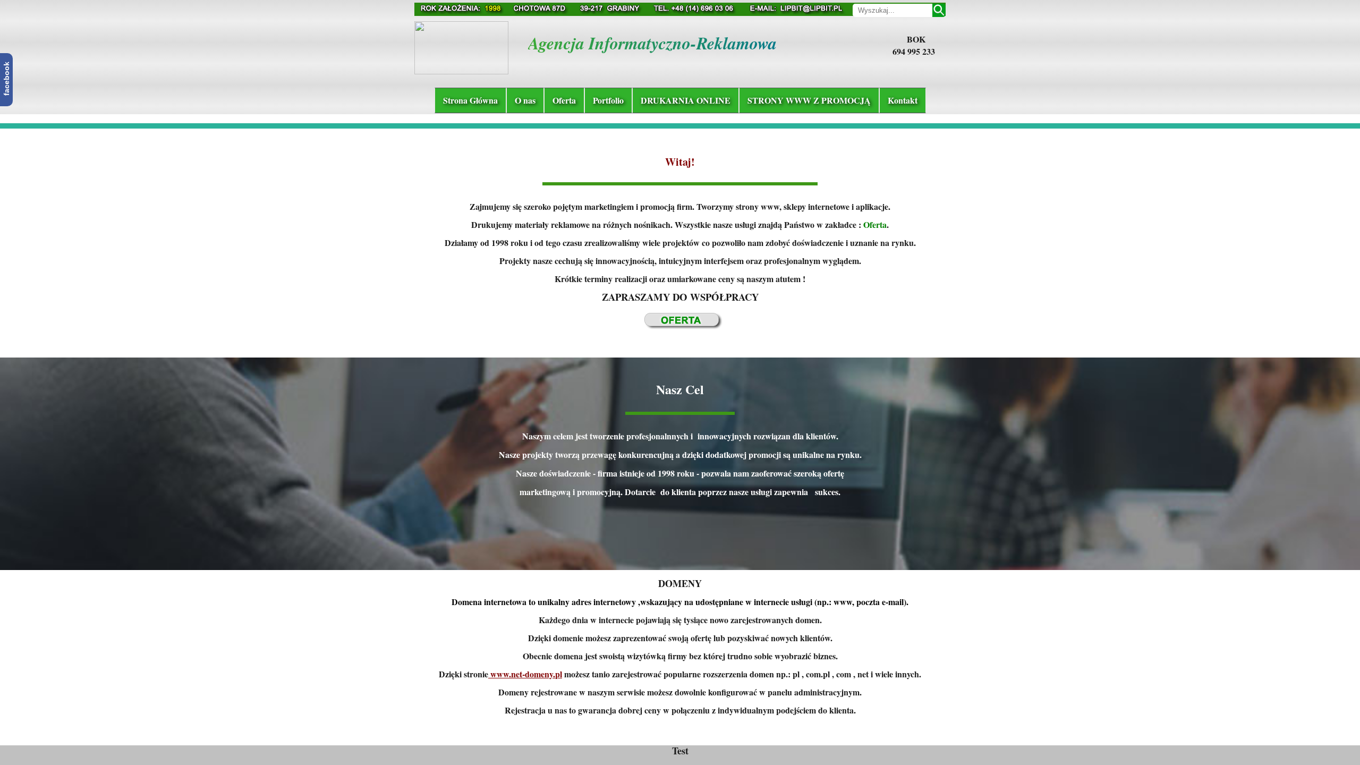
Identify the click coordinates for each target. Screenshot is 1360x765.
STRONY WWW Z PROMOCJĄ (809, 100)
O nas (525, 100)
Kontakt (902, 100)
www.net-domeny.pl (525, 674)
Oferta (564, 100)
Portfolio (608, 100)
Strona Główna (470, 100)
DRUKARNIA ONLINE (685, 100)
